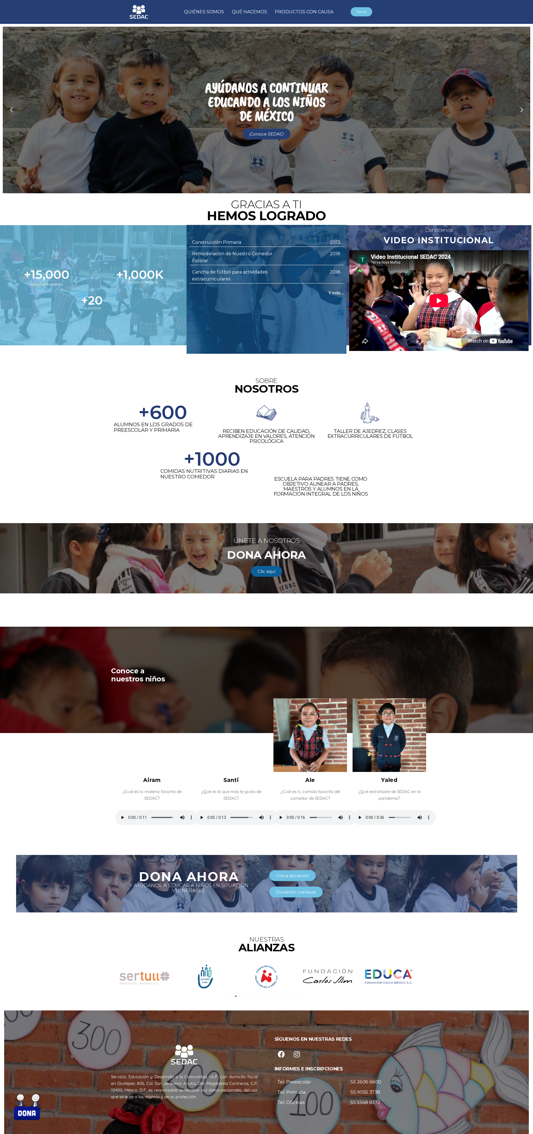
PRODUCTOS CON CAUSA (304, 11)
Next (522, 110)
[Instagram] (297, 1054)
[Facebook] (281, 1054)
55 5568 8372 (365, 1102)
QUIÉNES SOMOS (204, 11)
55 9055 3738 (365, 1092)
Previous (11, 110)
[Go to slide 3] (240, 996)
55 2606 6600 (365, 1082)
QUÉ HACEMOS (249, 11)
